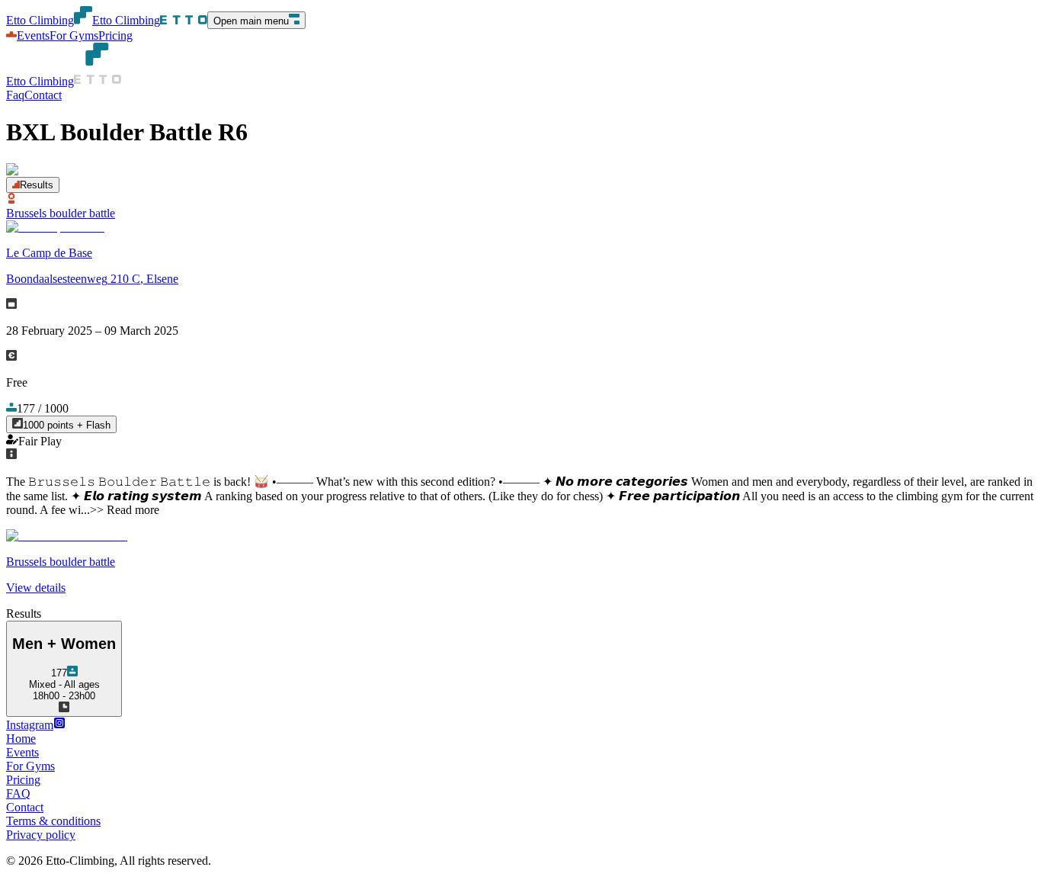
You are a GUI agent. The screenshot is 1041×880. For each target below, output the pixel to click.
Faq (15, 94)
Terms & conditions (53, 820)
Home (21, 738)
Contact (43, 94)
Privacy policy (40, 834)
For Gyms (74, 35)
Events (33, 35)
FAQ (18, 793)
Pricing (115, 35)
